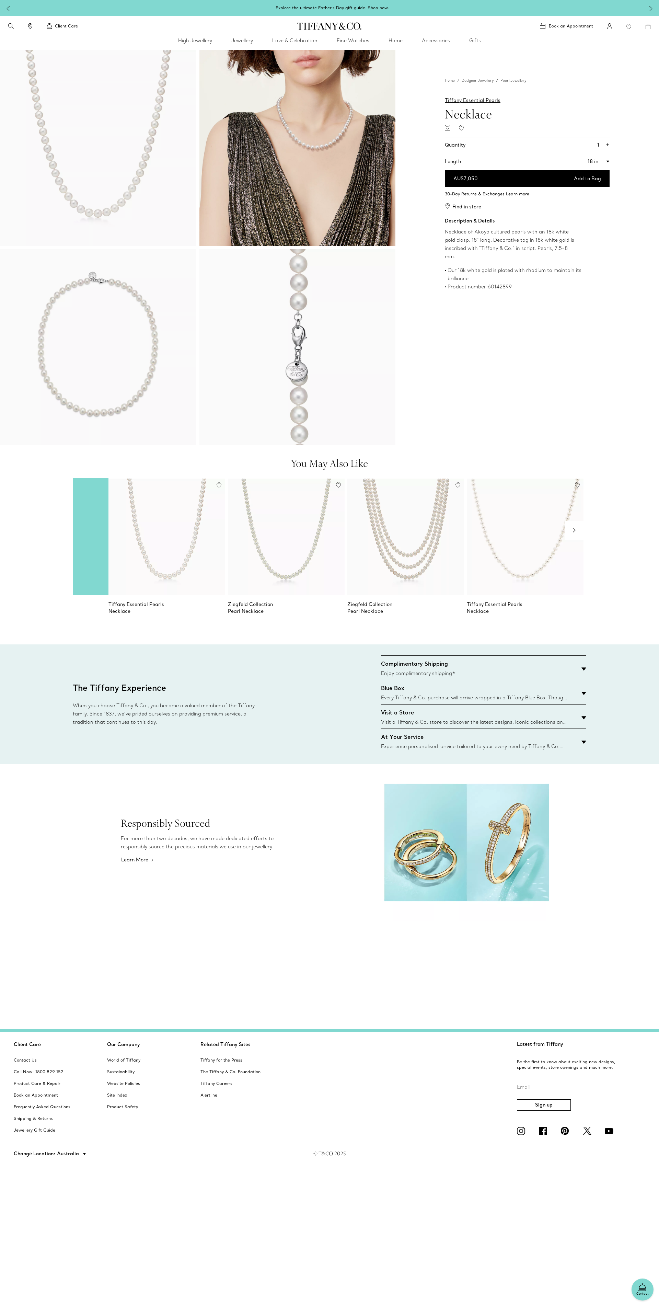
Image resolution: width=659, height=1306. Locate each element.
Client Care (27, 1044)
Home (450, 80)
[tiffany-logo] (329, 26)
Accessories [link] (436, 40)
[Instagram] (522, 1131)
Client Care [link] (66, 25)
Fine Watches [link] (353, 40)
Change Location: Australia (47, 1153)
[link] (30, 26)
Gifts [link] (475, 40)
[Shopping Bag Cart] (648, 26)
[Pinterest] (566, 1131)
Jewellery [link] (242, 40)
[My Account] (609, 26)
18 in (593, 161)
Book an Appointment (571, 25)
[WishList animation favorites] (629, 26)
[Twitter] (588, 1131)
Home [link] (396, 40)
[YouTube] (610, 1131)
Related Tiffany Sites (225, 1044)
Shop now (378, 7)
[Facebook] (544, 1131)
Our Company (123, 1044)
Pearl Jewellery (513, 80)
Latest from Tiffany (540, 1044)
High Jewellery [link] (195, 40)
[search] (11, 26)
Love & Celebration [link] (294, 40)
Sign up (544, 1105)
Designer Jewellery (478, 80)
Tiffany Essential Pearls (472, 100)
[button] (11, 26)
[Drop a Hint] (447, 127)
